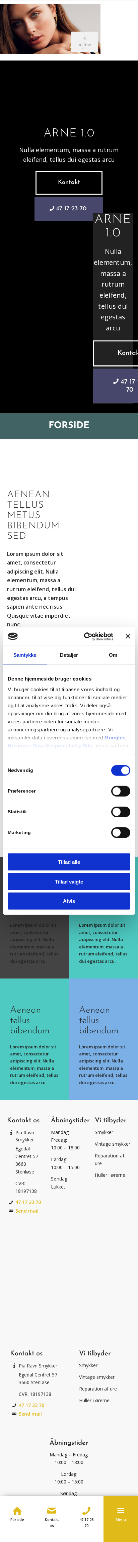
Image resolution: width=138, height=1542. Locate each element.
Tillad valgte (69, 881)
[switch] (120, 791)
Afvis (69, 901)
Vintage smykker (112, 1144)
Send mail (27, 1211)
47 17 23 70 (28, 1202)
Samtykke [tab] (25, 655)
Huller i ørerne (110, 1175)
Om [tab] (113, 655)
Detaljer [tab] (69, 655)
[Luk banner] (128, 636)
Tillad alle (69, 862)
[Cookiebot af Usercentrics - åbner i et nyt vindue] (85, 636)
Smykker (104, 1132)
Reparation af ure (98, 1388)
